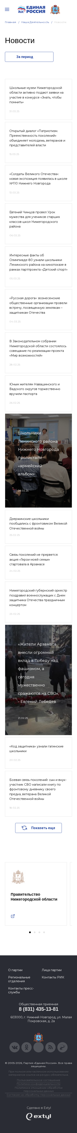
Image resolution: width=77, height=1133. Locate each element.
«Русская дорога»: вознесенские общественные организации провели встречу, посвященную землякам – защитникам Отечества (38, 305)
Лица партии (52, 970)
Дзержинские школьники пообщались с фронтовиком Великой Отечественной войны (38, 523)
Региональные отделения (19, 979)
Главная (10, 22)
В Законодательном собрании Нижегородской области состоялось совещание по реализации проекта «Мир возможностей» (37, 348)
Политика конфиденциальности (38, 1083)
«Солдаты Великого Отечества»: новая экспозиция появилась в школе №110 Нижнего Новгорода (38, 179)
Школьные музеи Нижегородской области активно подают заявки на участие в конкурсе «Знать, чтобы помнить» (36, 95)
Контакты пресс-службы (21, 990)
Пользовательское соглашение (38, 1080)
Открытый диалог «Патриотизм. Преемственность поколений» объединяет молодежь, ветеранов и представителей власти (37, 138)
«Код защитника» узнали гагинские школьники (36, 748)
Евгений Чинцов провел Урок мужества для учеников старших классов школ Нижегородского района (34, 219)
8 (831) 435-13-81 (38, 1009)
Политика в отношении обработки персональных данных (38, 1089)
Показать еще (43, 828)
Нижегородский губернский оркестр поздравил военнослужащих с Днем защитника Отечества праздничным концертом (38, 598)
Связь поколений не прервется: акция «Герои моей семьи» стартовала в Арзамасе (33, 559)
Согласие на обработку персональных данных (38, 1094)
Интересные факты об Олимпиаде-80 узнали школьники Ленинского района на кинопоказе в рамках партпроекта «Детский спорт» (38, 262)
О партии (15, 970)
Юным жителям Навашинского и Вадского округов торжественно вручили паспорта (34, 389)
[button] (30, 932)
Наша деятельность (35, 22)
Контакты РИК (53, 977)
